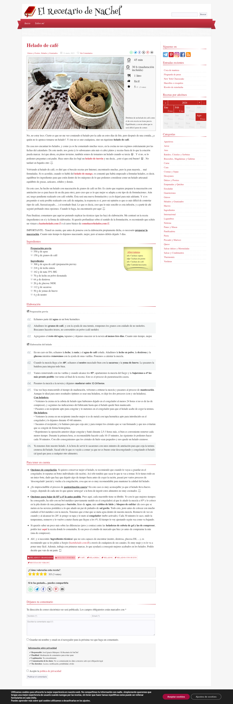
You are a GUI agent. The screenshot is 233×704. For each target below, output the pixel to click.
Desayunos (169, 175)
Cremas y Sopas (171, 171)
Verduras (168, 261)
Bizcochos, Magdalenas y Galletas (179, 158)
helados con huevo (127, 557)
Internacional (170, 214)
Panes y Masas (170, 227)
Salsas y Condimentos (174, 252)
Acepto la (45, 671)
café (82, 557)
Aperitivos (168, 141)
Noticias (167, 222)
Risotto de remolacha (173, 87)
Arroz (166, 145)
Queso (167, 244)
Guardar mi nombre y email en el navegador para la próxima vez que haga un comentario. (74, 639)
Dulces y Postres (33, 53)
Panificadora (169, 231)
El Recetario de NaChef (79, 12)
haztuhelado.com (78, 542)
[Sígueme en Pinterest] (171, 56)
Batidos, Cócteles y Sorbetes (177, 154)
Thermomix (169, 257)
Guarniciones (170, 192)
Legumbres (169, 218)
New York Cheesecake (174, 78)
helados (108, 557)
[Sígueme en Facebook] (182, 56)
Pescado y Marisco (172, 239)
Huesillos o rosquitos (173, 82)
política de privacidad (50, 671)
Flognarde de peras (172, 74)
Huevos (167, 205)
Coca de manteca (171, 70)
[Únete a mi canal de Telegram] (165, 56)
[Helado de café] (76, 128)
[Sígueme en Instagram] (176, 56)
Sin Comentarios (86, 53)
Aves (166, 150)
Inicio (27, 23)
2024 (184, 102)
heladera (94, 557)
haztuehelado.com (48, 223)
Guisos (167, 197)
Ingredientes (169, 210)
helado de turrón (94, 158)
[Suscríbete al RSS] (188, 56)
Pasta (166, 235)
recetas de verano (39, 562)
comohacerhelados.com (94, 223)
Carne (166, 163)
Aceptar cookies (176, 696)
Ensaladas (168, 188)
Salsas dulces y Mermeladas (176, 248)
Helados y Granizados (49, 53)
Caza (166, 167)
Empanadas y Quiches (174, 184)
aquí (44, 529)
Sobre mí (39, 23)
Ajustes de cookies (206, 696)
